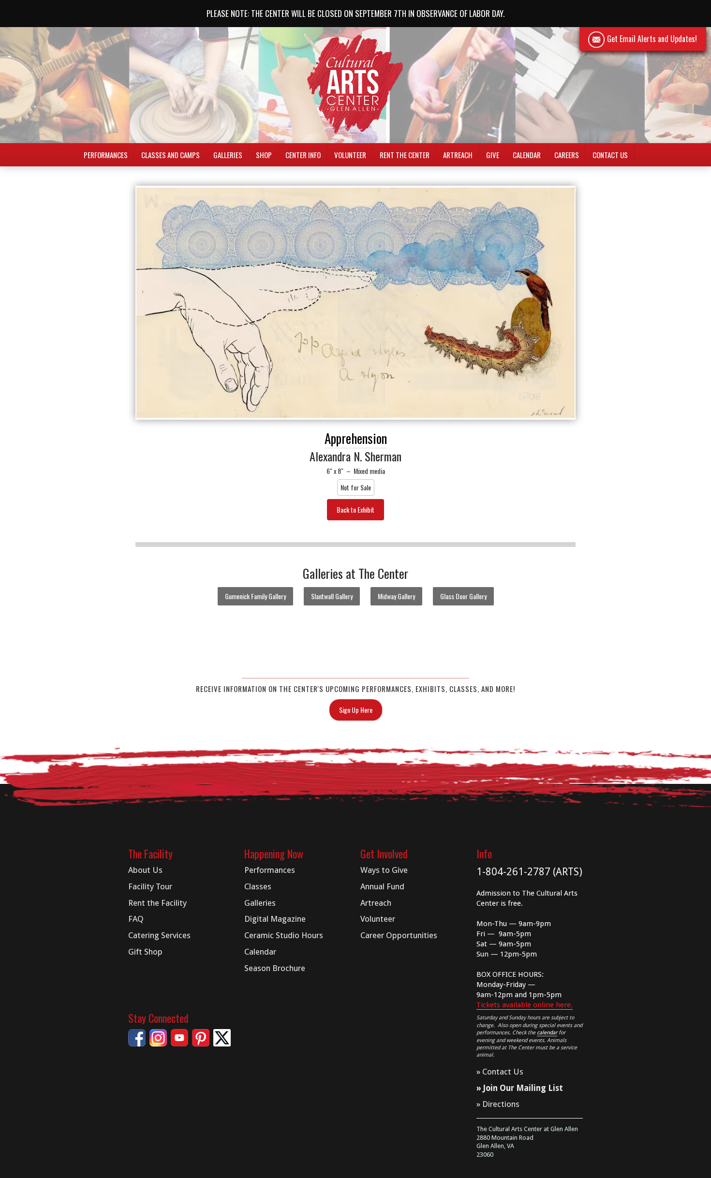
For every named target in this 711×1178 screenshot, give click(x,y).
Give (492, 154)
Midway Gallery (396, 596)
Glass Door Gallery (463, 596)
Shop (264, 154)
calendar (547, 1033)
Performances (269, 870)
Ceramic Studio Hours (283, 935)
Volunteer (350, 154)
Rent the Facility (157, 903)
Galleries (260, 903)
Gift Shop (145, 952)
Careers (566, 154)
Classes (257, 886)
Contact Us (610, 154)
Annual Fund (382, 886)
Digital (275, 919)
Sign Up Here (355, 710)
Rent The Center (405, 154)
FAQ (136, 919)
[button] (105, 154)
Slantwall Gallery (332, 596)
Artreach (458, 154)
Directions (500, 1104)
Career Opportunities (398, 935)
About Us (145, 870)
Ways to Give (384, 870)
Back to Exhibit (355, 509)
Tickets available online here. (524, 1005)
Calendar (527, 154)
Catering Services (159, 935)
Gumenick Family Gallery (255, 596)
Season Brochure (274, 968)
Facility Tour (150, 886)
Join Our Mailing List (523, 1088)
